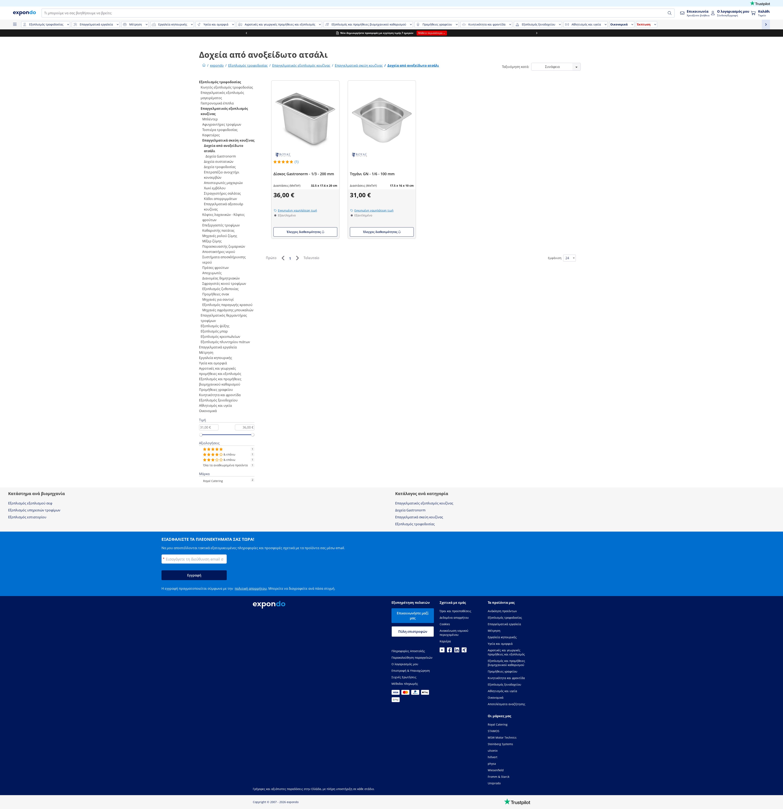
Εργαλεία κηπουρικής (215, 358)
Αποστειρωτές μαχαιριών (223, 183)
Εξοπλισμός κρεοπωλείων (220, 336)
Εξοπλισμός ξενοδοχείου (218, 400)
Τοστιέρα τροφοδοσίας (220, 129)
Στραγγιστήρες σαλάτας (222, 193)
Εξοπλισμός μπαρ (214, 331)
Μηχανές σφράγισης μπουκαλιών (227, 310)
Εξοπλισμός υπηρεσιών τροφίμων (34, 510)
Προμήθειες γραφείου (216, 389)
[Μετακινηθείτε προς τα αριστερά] (246, 33)
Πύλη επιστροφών (412, 631)
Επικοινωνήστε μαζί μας (413, 615)
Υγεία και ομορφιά (213, 363)
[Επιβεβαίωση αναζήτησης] (670, 13)
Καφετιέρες (211, 135)
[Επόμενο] (297, 258)
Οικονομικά (208, 411)
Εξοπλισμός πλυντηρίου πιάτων (225, 342)
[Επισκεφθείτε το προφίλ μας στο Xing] (464, 651)
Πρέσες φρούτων (215, 267)
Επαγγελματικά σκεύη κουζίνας (228, 140)
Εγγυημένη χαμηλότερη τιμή (297, 210)
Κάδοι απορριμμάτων (220, 198)
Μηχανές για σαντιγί (218, 299)
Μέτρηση (206, 352)
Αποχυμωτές (212, 273)
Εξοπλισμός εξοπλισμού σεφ (30, 503)
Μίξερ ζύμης (212, 241)
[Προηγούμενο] (282, 258)
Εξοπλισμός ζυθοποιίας (220, 289)
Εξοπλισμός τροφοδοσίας (220, 82)
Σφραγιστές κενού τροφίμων (224, 283)
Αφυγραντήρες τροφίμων (221, 124)
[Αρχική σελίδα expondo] (204, 65)
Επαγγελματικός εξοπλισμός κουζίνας (424, 503)
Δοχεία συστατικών (218, 161)
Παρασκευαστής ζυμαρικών (223, 246)
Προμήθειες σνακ (215, 294)
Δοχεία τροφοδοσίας (220, 167)
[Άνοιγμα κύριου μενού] (14, 24)
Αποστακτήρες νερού (218, 251)
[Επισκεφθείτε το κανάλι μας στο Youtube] (442, 651)
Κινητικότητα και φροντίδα (220, 395)
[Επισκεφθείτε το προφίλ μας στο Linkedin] (456, 651)
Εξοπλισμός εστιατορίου (27, 517)
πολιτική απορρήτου (251, 588)
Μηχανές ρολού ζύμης (219, 236)
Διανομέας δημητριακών (221, 278)
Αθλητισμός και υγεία (215, 405)
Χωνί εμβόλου (215, 188)
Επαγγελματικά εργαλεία (218, 347)
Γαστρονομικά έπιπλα (217, 103)
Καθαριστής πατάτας (218, 230)
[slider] (200, 434)
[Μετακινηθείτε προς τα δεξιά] (536, 33)
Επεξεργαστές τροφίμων (221, 225)
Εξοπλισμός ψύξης (215, 326)
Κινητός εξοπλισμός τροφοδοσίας (227, 87)
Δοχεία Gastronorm (221, 156)
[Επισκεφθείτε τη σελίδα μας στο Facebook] (449, 651)
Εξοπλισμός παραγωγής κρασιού (227, 305)
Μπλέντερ (210, 119)
